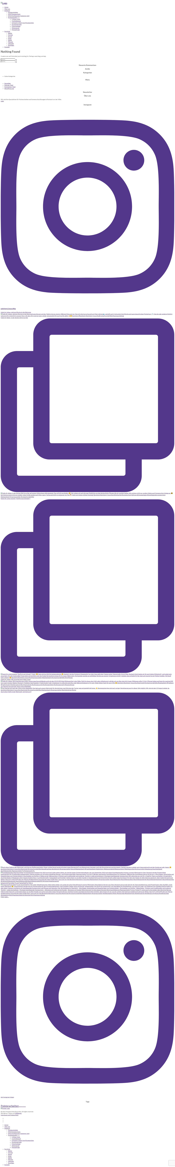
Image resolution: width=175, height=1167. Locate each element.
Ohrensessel (15, 28)
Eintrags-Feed (8, 85)
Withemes (18, 1113)
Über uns (7, 9)
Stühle (10, 40)
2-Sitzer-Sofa (16, 19)
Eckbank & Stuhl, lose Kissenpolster (23, 23)
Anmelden (7, 83)
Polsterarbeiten (13, 12)
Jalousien (11, 43)
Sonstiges (11, 45)
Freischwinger (16, 26)
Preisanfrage (16, 30)
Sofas (9, 38)
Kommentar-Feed (9, 87)
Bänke (10, 33)
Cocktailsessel (16, 21)
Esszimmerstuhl (17, 24)
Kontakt (7, 47)
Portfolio (7, 31)
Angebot (7, 10)
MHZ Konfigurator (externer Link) (18, 16)
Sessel (10, 36)
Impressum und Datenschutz (9, 1115)
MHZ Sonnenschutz (14, 14)
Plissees (10, 42)
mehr (2, 101)
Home (6, 7)
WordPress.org (9, 88)
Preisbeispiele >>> (14, 17)
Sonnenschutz (22, 1106)
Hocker (10, 35)
